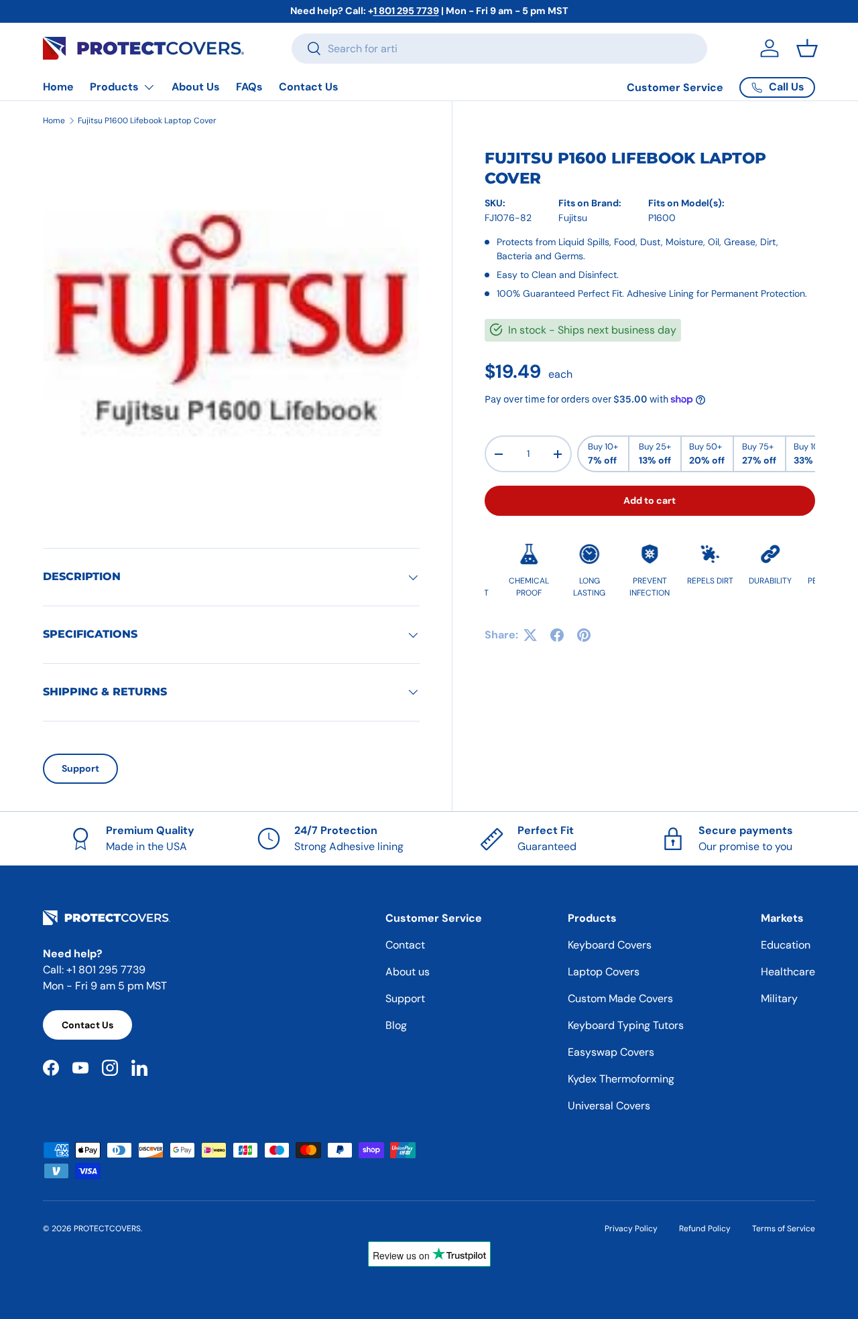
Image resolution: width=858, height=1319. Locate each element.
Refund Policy (705, 1228)
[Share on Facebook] (557, 635)
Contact (405, 945)
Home (58, 87)
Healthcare (788, 972)
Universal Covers (609, 1106)
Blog (396, 1025)
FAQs (249, 87)
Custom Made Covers (620, 998)
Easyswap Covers (611, 1052)
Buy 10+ (603, 454)
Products (114, 87)
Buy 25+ (655, 454)
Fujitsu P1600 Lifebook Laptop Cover (147, 121)
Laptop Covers (603, 972)
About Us (196, 87)
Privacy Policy (631, 1228)
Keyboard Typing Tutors (626, 1025)
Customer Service (675, 87)
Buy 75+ (759, 454)
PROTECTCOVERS (107, 1228)
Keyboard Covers (610, 945)
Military (779, 998)
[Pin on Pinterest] (583, 635)
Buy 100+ (812, 454)
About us (407, 972)
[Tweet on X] (530, 635)
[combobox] (499, 48)
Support (80, 768)
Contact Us (309, 87)
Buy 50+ (707, 454)
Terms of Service (783, 1228)
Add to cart (649, 500)
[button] (807, 48)
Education (785, 945)
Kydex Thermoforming (621, 1079)
